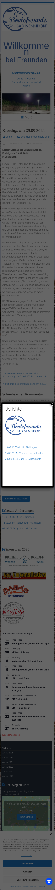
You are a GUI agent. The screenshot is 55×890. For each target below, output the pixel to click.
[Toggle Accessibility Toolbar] (49, 882)
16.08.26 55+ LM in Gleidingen (21, 447)
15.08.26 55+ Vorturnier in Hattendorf (24, 453)
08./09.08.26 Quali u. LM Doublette (23, 459)
